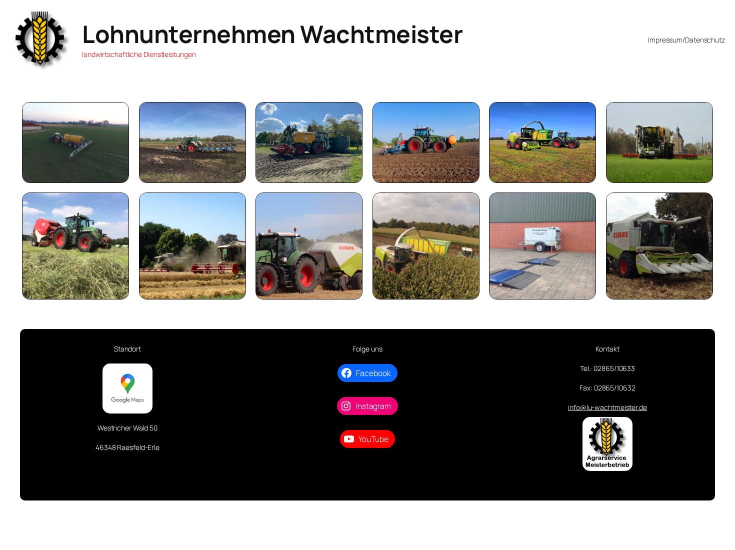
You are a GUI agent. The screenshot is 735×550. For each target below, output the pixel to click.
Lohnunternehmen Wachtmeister (272, 34)
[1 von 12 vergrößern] (116, 115)
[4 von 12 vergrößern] (467, 115)
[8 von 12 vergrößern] (233, 205)
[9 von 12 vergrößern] (349, 205)
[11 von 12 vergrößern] (583, 205)
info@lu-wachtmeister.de (607, 407)
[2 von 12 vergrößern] (233, 115)
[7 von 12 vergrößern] (116, 205)
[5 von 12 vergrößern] (583, 115)
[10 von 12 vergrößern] (467, 205)
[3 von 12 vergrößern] (349, 115)
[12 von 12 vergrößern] (700, 205)
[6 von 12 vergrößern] (700, 115)
